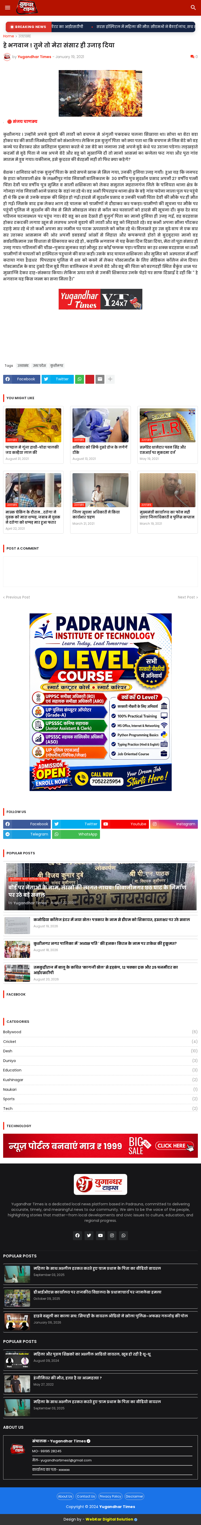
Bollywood (100, 1032)
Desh (100, 1051)
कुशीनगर (56, 365)
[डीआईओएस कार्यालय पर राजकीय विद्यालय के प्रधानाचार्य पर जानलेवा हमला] (17, 1298)
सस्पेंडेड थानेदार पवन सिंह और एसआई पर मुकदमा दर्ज (163, 450)
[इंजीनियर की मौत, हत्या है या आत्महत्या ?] (17, 1383)
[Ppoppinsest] (89, 379)
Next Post (186, 597)
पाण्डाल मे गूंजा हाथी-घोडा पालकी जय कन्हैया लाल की (32, 450)
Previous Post (18, 597)
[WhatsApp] (79, 379)
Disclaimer (134, 1496)
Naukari (100, 1089)
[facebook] (77, 1235)
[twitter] (89, 1235)
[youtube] (100, 1235)
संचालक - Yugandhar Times (59, 1441)
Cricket (100, 1041)
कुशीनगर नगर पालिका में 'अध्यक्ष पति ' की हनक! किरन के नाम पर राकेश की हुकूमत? (105, 943)
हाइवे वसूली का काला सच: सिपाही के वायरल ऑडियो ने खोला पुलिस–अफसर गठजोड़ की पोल (111, 1316)
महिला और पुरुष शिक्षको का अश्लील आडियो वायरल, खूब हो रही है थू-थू (92, 1354)
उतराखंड (24, 36)
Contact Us (86, 1496)
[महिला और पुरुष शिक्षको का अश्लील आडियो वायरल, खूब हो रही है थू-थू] (17, 1360)
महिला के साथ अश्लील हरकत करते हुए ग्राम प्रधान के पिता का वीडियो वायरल (97, 1268)
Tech (100, 1108)
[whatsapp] (123, 1235)
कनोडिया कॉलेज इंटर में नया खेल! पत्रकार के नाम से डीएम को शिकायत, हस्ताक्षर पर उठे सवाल (112, 919)
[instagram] (112, 1235)
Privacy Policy (110, 1496)
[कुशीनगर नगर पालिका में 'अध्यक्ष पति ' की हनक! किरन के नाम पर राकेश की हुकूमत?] (17, 949)
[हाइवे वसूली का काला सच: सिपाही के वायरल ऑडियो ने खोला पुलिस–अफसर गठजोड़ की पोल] (17, 1321)
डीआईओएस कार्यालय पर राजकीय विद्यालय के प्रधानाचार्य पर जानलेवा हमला (97, 1292)
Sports (100, 1099)
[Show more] (110, 379)
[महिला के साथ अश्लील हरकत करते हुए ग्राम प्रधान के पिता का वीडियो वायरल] (17, 1274)
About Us (65, 1496)
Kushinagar (100, 1079)
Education (100, 1070)
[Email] (100, 379)
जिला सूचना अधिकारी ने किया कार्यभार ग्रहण (96, 515)
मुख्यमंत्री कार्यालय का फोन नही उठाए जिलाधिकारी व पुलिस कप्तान (167, 515)
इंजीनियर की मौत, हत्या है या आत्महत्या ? (68, 1378)
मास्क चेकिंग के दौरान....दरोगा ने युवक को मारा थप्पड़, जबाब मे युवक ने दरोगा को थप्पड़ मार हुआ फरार (32, 517)
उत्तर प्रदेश (39, 365)
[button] (7, 7)
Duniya (100, 1060)
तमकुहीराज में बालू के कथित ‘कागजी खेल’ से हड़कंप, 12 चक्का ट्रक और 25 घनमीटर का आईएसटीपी (106, 970)
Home (8, 36)
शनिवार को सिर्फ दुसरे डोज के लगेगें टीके (99, 450)
